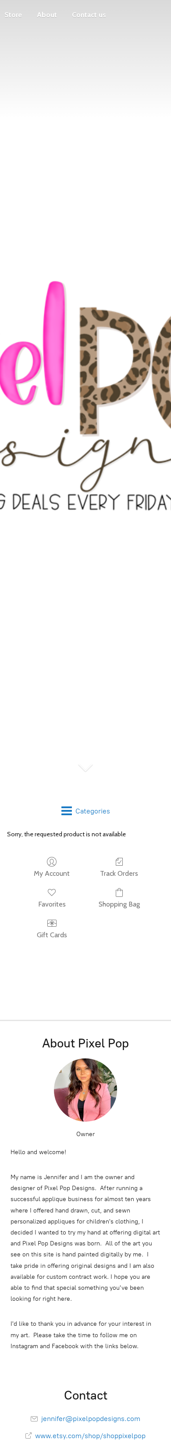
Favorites (52, 904)
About (47, 15)
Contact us (89, 15)
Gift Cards (52, 935)
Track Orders (119, 873)
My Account (52, 873)
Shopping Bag (119, 904)
